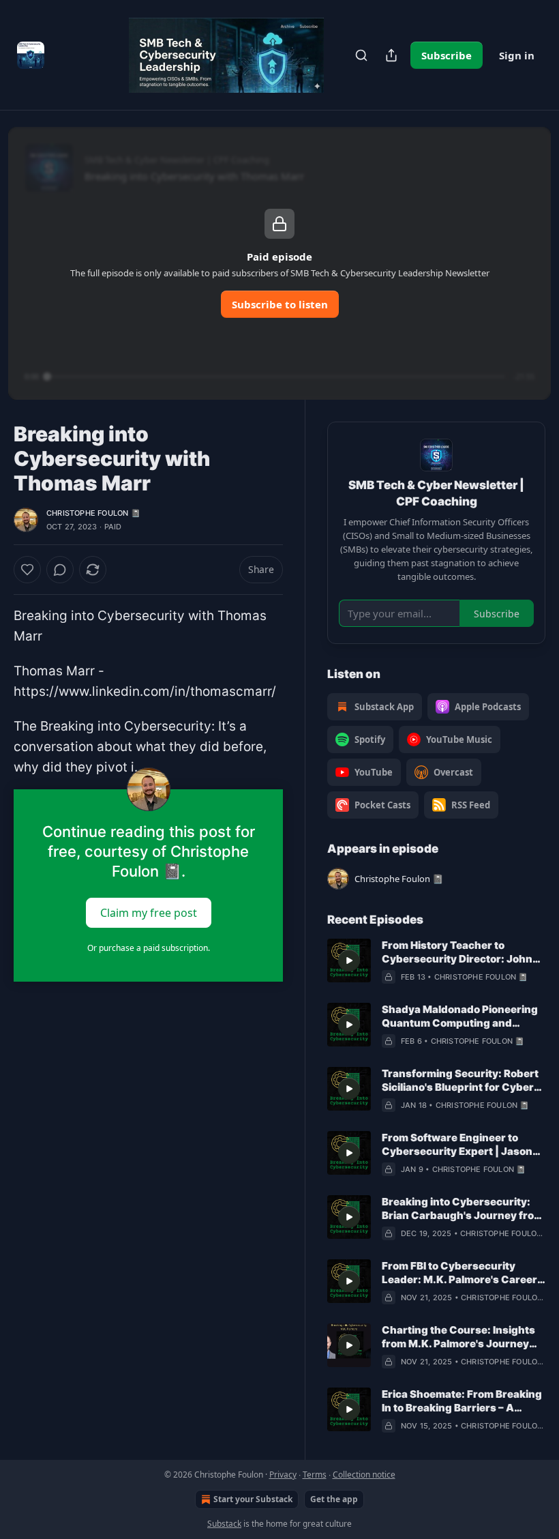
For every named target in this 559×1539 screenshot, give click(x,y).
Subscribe (446, 55)
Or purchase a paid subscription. (148, 948)
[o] (349, 960)
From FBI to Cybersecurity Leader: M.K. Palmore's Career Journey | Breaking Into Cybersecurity (459, 1273)
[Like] (27, 569)
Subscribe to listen (280, 304)
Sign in (516, 55)
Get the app (334, 1499)
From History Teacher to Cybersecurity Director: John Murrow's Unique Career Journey (457, 952)
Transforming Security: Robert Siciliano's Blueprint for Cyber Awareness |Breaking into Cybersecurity (460, 1080)
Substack (224, 1523)
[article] (436, 961)
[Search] (361, 55)
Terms (315, 1474)
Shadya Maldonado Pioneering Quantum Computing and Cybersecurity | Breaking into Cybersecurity (460, 1016)
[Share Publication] (391, 55)
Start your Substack (252, 1499)
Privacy (283, 1474)
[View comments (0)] (60, 569)
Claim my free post (148, 912)
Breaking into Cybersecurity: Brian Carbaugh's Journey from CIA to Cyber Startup (462, 1208)
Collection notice (364, 1474)
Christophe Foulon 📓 (93, 513)
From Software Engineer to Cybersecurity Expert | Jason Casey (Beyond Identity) (457, 1144)
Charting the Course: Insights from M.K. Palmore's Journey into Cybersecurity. (458, 1337)
